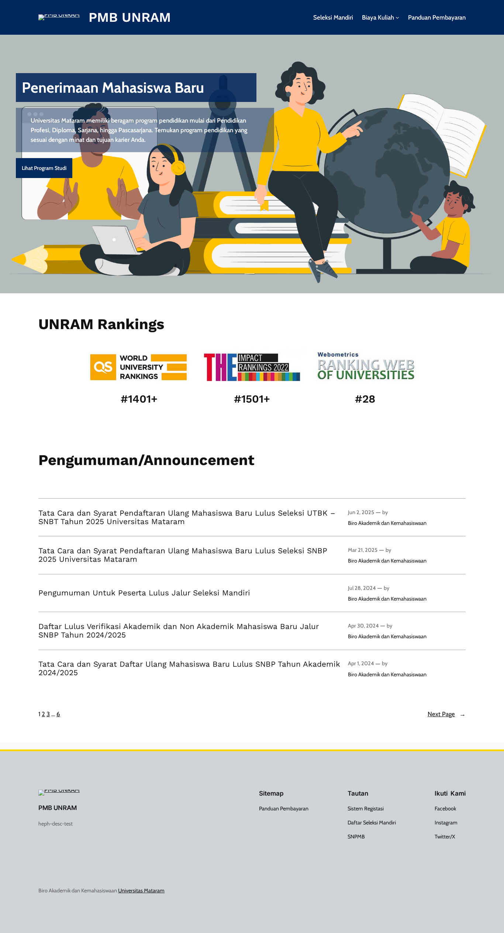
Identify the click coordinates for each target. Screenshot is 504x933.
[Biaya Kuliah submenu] (397, 17)
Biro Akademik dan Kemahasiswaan (387, 523)
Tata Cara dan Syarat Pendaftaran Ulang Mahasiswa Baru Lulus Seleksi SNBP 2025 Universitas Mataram (182, 555)
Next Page (447, 714)
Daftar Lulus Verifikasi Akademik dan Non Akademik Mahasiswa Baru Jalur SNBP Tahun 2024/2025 (178, 630)
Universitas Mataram (141, 890)
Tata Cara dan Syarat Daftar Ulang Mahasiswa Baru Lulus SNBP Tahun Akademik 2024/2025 (189, 668)
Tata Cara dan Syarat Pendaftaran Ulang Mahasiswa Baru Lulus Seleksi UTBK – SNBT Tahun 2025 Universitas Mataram (186, 517)
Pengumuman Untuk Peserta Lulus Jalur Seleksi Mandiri (144, 593)
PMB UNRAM (130, 17)
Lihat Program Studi (44, 168)
